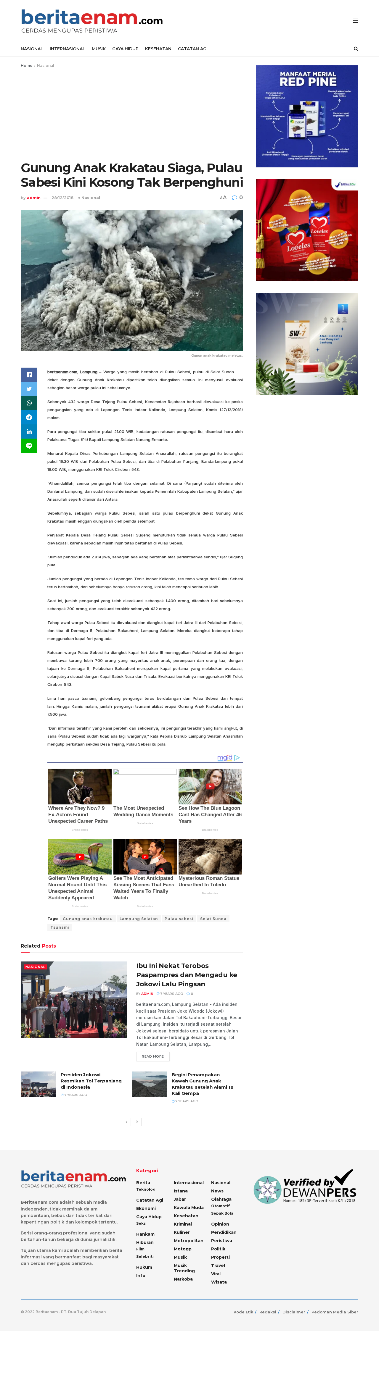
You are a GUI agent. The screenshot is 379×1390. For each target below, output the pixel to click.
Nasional (45, 65)
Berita (143, 1182)
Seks (141, 1223)
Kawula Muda (189, 1207)
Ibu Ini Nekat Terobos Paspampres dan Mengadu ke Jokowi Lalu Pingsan (186, 975)
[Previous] (126, 1122)
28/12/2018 (62, 197)
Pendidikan (224, 1232)
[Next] (137, 1122)
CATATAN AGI (193, 48)
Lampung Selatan (139, 919)
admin (34, 197)
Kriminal (183, 1224)
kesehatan (186, 1215)
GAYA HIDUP (125, 48)
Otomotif (220, 1206)
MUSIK (99, 48)
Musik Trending (184, 1268)
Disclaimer (293, 1312)
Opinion (220, 1224)
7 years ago (171, 994)
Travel (218, 1265)
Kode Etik (243, 1312)
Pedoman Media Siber (334, 1312)
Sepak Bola (222, 1213)
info (140, 1275)
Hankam (145, 1234)
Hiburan (145, 1242)
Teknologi (146, 1189)
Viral (216, 1273)
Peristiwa (221, 1240)
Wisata (219, 1282)
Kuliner (182, 1232)
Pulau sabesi (179, 919)
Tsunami (59, 927)
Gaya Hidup (149, 1216)
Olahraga (221, 1199)
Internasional (189, 1182)
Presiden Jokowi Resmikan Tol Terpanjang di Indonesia (91, 1081)
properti (220, 1257)
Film (140, 1249)
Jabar (180, 1199)
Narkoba (183, 1279)
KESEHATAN (158, 48)
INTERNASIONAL (67, 48)
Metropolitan (188, 1240)
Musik (180, 1257)
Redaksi (267, 1312)
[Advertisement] (132, 113)
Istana (181, 1191)
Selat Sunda (213, 919)
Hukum (144, 1267)
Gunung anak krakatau (88, 919)
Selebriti (145, 1256)
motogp (183, 1249)
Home (26, 65)
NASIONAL (32, 48)
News (217, 1191)
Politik (218, 1249)
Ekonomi (146, 1208)
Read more (153, 1056)
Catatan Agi (149, 1200)
